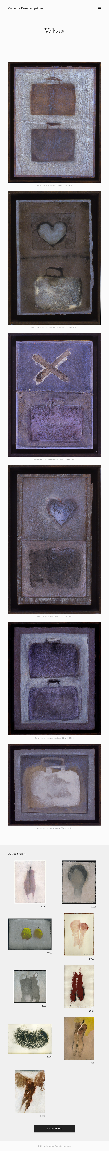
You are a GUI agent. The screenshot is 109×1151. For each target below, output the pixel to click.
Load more (55, 1129)
